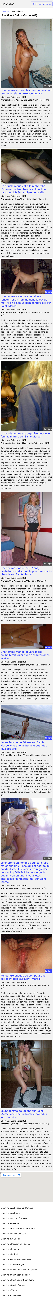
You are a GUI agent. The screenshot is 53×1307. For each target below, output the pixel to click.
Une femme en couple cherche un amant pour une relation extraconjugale (26, 92)
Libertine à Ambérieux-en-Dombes (17, 1208)
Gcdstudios (7, 4)
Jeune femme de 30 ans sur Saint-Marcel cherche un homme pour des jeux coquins (24, 745)
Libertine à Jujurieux (10, 1239)
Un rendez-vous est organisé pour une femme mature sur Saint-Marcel (25, 435)
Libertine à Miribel (9, 1254)
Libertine (5, 11)
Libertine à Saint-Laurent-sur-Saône (17, 1280)
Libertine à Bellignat (10, 1223)
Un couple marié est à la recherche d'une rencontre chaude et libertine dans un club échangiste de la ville (23, 189)
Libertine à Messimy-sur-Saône (15, 1244)
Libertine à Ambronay (11, 1213)
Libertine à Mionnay (10, 1249)
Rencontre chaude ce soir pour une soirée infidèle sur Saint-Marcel (23, 977)
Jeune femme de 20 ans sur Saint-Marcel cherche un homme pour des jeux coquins (24, 1114)
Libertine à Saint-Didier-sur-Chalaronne (19, 1269)
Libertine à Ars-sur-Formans (14, 1218)
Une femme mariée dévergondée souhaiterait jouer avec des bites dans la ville (25, 655)
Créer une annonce (41, 4)
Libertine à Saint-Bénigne (12, 1264)
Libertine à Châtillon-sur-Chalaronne (18, 1228)
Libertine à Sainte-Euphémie (14, 1285)
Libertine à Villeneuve (11, 1295)
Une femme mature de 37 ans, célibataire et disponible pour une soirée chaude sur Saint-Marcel (26, 571)
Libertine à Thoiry (9, 1290)
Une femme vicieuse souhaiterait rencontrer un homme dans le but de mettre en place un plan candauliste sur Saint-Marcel (26, 301)
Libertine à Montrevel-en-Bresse (16, 1259)
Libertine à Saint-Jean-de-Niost (15, 1275)
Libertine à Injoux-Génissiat (13, 1233)
